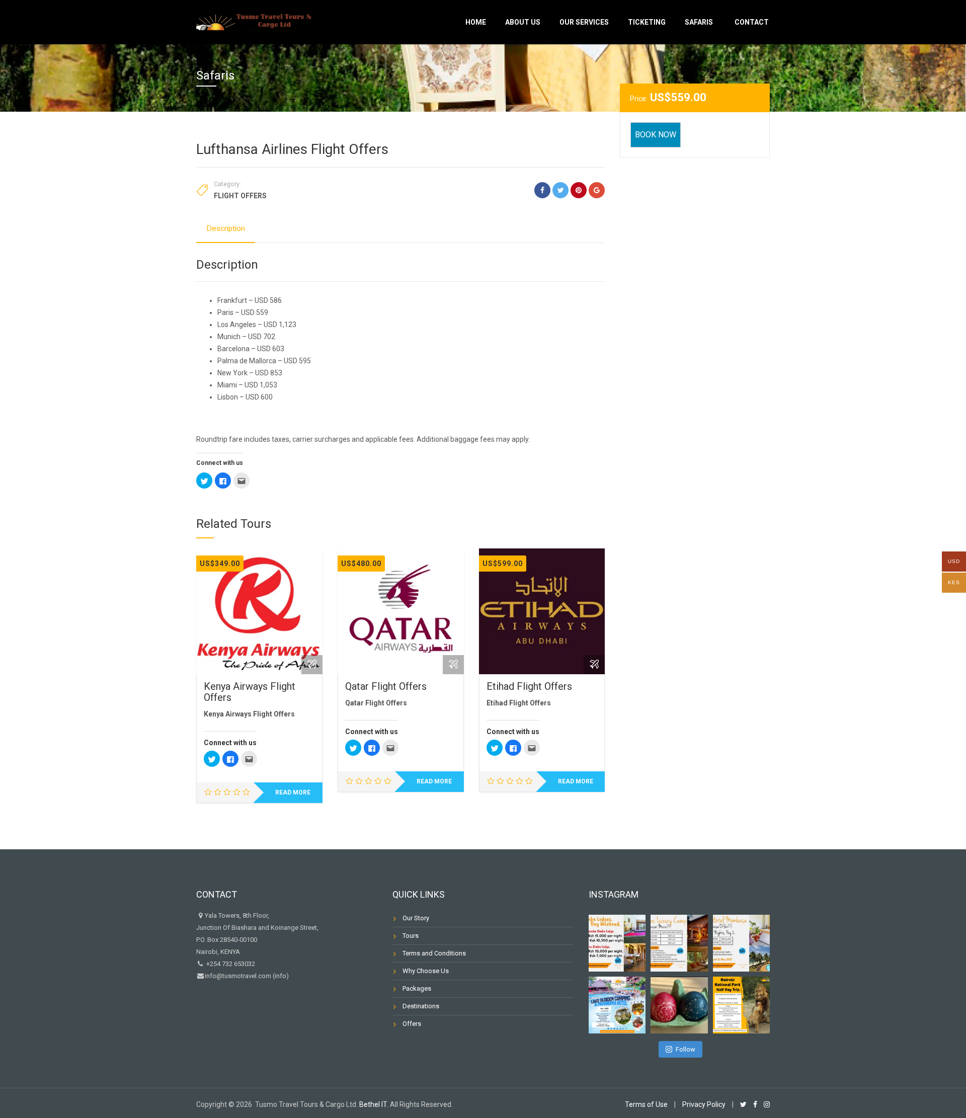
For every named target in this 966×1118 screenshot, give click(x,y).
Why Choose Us (426, 971)
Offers (412, 1023)
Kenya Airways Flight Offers (249, 691)
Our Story (416, 918)
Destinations (421, 1006)
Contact (752, 22)
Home (475, 22)
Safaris (699, 22)
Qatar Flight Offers (386, 686)
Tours (411, 935)
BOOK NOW (655, 134)
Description (225, 228)
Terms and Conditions (434, 953)
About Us (522, 22)
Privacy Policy (704, 1104)
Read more (292, 792)
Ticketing (647, 22)
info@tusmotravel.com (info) (247, 976)
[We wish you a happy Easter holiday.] (679, 1005)
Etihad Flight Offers (529, 686)
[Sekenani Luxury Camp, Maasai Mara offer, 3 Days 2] (679, 943)
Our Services (584, 22)
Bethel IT (373, 1104)
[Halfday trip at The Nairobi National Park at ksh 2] (741, 1005)
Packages (417, 988)
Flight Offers (240, 196)
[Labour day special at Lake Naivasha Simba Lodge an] (617, 943)
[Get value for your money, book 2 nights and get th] (741, 943)
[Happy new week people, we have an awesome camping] (617, 1005)
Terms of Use (646, 1104)
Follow (685, 1049)
